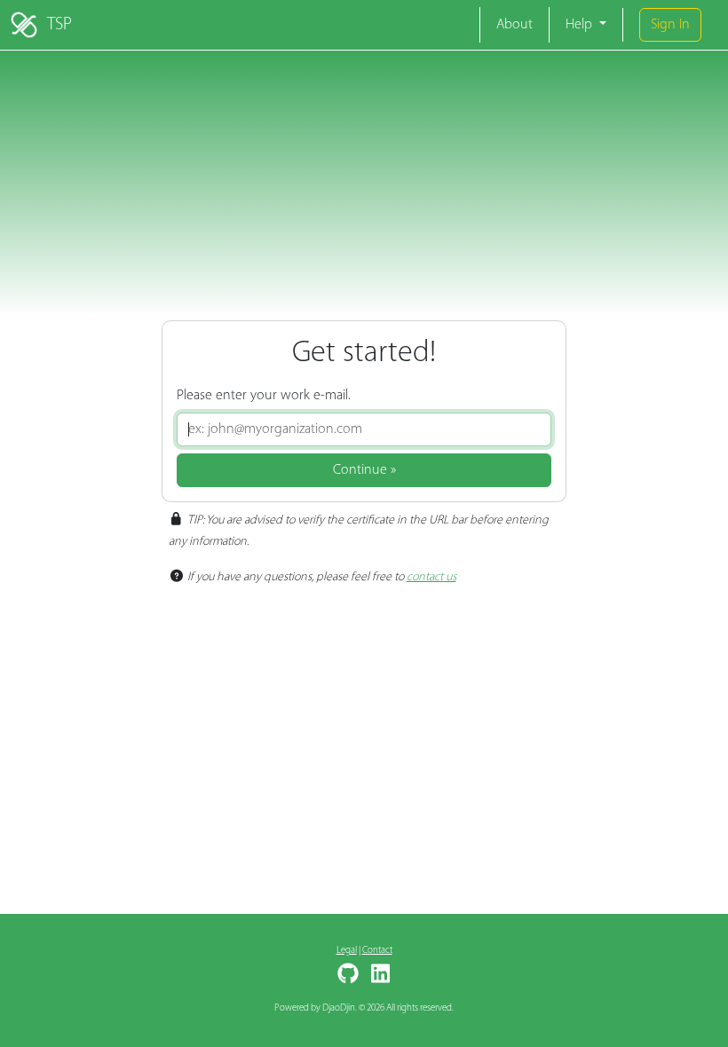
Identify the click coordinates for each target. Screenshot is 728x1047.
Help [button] (581, 25)
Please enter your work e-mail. (264, 396)
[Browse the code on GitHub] (349, 980)
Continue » (364, 470)
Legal (346, 951)
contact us (431, 577)
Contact (377, 951)
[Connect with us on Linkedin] (378, 980)
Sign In (670, 25)
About (514, 25)
